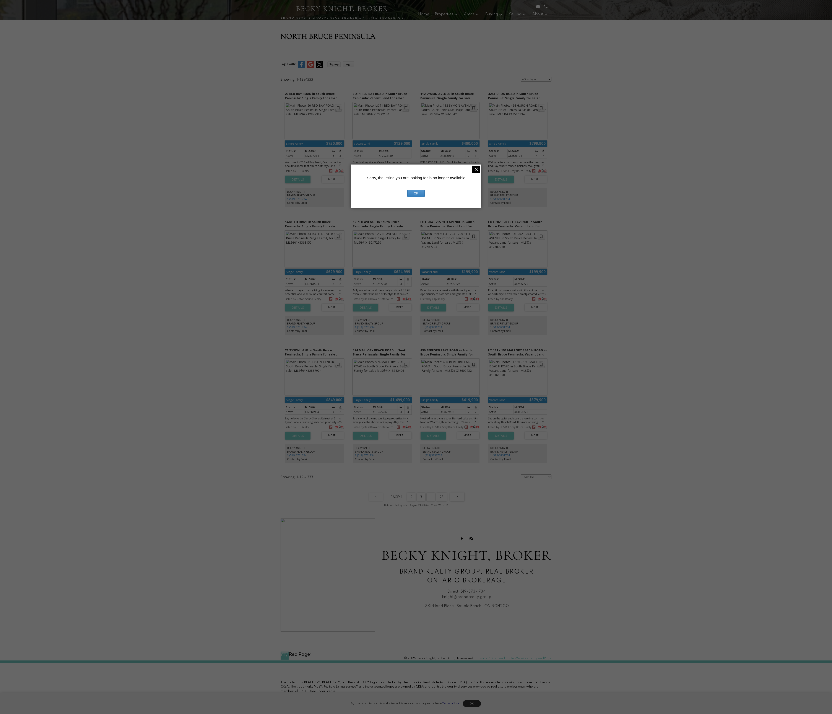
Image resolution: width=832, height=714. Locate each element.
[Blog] (471, 538)
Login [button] (348, 64)
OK (472, 703)
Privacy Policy (486, 658)
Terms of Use (450, 703)
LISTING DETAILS (297, 179)
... (431, 496)
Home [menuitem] (423, 14)
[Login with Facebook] (301, 67)
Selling (515, 14)
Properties (444, 14)
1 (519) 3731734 (297, 199)
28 (442, 496)
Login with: (288, 64)
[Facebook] (462, 538)
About (537, 14)
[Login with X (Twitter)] (319, 67)
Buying (491, 14)
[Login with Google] (310, 67)
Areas (469, 14)
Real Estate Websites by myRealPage (524, 658)
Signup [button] (334, 64)
